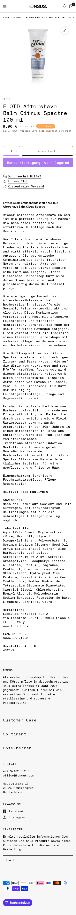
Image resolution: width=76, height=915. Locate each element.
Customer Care (20, 719)
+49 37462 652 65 (17, 771)
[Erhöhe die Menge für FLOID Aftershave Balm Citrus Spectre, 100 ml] (17, 150)
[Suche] (65, 6)
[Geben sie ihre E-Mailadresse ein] (69, 860)
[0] (70, 6)
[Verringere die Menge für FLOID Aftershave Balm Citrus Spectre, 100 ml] (6, 150)
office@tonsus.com (18, 775)
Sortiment (14, 733)
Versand (25, 130)
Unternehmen (17, 747)
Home (6, 17)
